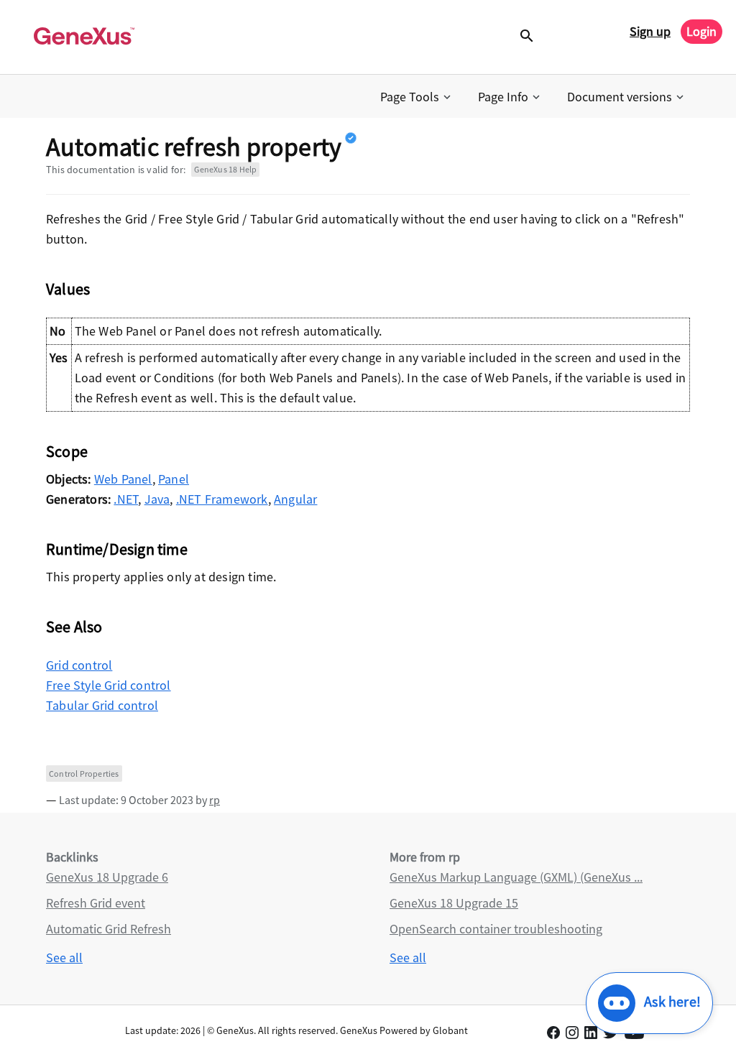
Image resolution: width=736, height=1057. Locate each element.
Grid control (79, 665)
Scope (67, 451)
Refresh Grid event (95, 903)
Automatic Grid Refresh (108, 928)
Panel (173, 479)
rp (214, 800)
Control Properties (84, 773)
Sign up (650, 31)
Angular (295, 499)
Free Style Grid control (108, 685)
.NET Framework (222, 499)
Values (68, 289)
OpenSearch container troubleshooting (496, 928)
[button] (417, 97)
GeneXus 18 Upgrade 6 (107, 877)
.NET (126, 499)
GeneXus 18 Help (225, 169)
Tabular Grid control (102, 705)
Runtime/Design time (117, 549)
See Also (74, 627)
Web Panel (123, 479)
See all (64, 957)
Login (701, 31)
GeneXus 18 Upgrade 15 (454, 903)
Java (157, 499)
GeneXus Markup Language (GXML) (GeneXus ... (516, 877)
